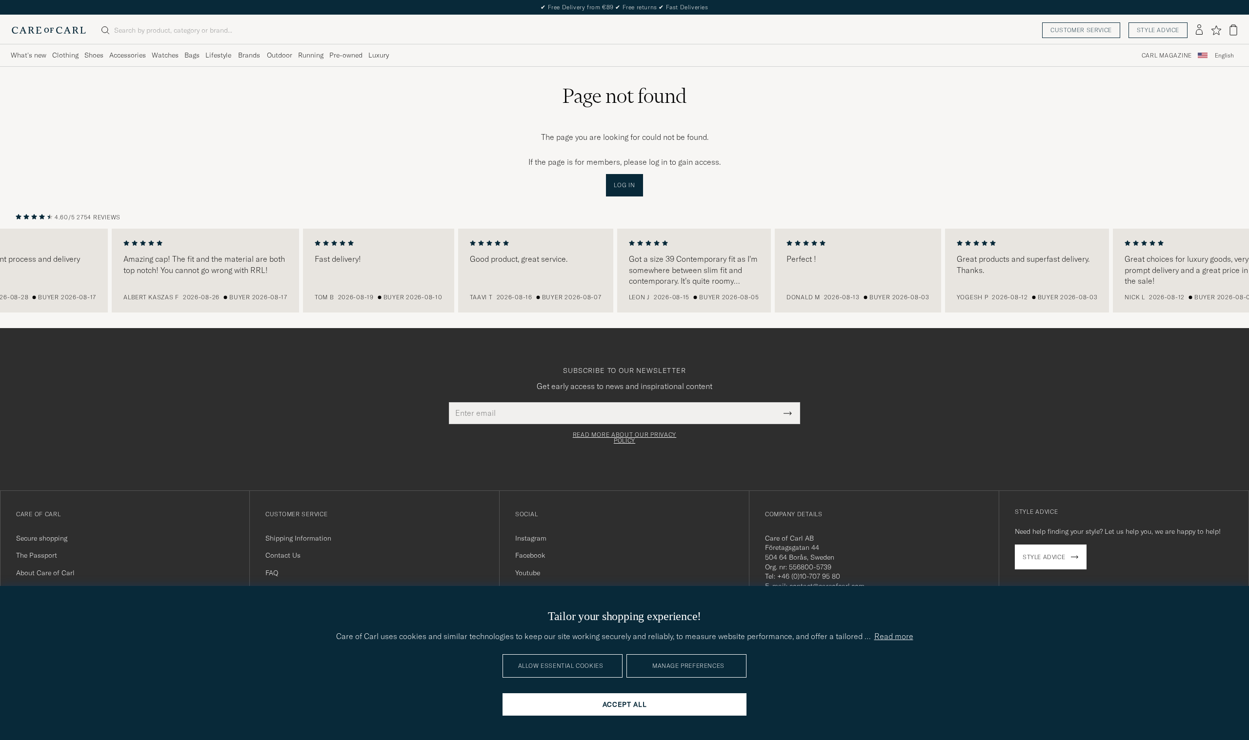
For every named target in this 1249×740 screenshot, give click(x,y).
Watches (165, 55)
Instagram (530, 538)
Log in (624, 185)
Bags (192, 55)
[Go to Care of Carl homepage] (49, 30)
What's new (28, 55)
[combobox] (1224, 55)
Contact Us (283, 555)
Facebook (530, 555)
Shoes (93, 55)
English (1224, 55)
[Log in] (1199, 30)
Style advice (1158, 30)
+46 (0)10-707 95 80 (808, 576)
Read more (893, 636)
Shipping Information (298, 538)
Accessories (127, 55)
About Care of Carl (45, 572)
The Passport (36, 555)
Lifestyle (218, 55)
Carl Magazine (1167, 55)
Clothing (65, 55)
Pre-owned (346, 55)
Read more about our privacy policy (624, 438)
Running (310, 55)
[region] (624, 270)
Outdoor (279, 55)
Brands (249, 55)
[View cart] (1233, 29)
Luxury (378, 55)
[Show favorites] (1216, 30)
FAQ (271, 572)
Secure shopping (41, 538)
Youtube (527, 572)
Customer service (1081, 30)
